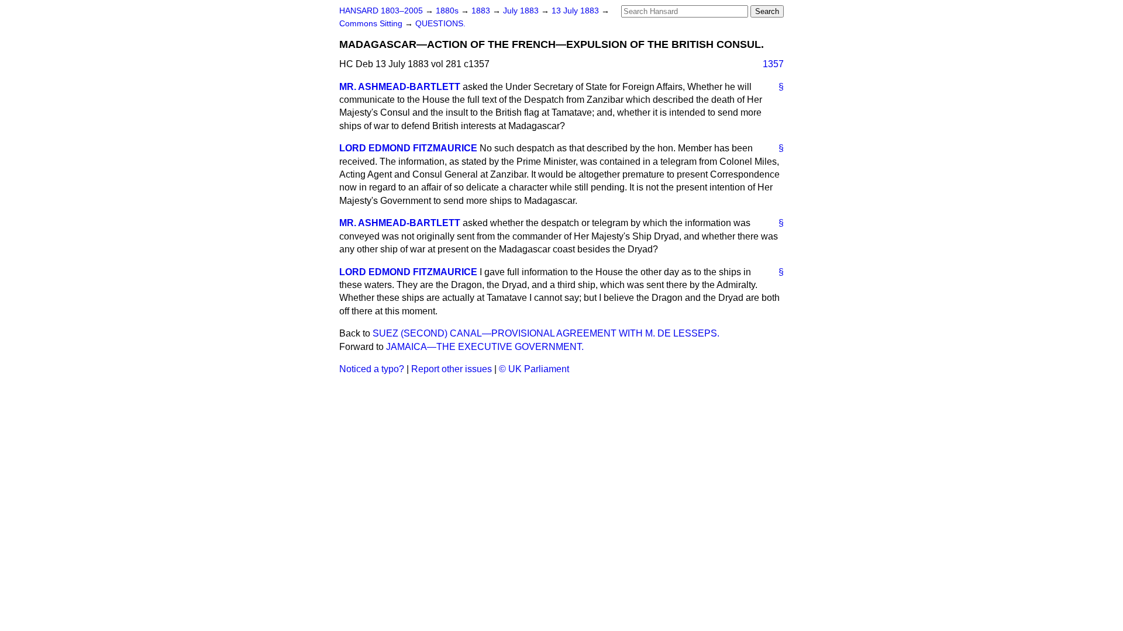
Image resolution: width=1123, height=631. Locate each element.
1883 (481, 10)
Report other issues (451, 369)
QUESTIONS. (440, 23)
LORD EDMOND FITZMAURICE (408, 148)
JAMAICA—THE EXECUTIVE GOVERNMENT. (485, 347)
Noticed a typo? (371, 369)
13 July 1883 (576, 10)
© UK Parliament (534, 369)
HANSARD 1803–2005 (381, 10)
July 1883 (522, 10)
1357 (773, 64)
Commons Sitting (372, 23)
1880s (448, 10)
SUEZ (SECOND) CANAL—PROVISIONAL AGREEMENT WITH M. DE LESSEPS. (546, 333)
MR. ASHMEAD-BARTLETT (399, 87)
